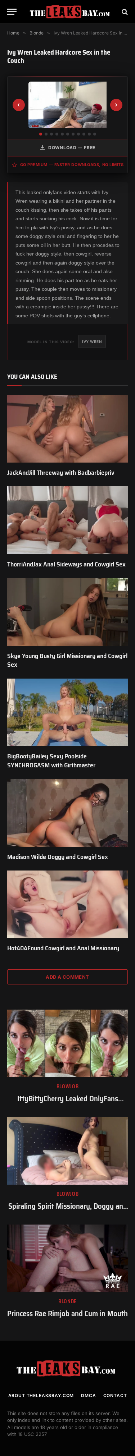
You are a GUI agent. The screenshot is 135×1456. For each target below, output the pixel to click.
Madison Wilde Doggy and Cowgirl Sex (57, 857)
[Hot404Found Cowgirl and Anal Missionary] (67, 904)
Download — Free (72, 147)
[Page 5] (62, 134)
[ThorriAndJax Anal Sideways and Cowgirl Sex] (67, 520)
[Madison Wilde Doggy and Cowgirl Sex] (67, 812)
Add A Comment (67, 977)
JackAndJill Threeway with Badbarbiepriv (60, 473)
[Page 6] (67, 134)
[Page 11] (94, 134)
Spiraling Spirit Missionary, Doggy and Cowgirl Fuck (67, 1211)
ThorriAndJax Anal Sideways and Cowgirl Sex (66, 564)
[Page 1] (40, 134)
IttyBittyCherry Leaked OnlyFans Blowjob (67, 1104)
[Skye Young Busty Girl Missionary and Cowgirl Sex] (67, 612)
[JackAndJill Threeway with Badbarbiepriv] (67, 429)
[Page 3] (51, 134)
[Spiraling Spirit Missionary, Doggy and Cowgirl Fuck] (67, 1151)
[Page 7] (73, 134)
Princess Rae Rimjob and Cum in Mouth (67, 1313)
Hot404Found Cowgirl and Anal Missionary (63, 948)
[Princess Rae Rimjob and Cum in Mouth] (67, 1258)
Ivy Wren (92, 341)
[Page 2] (46, 134)
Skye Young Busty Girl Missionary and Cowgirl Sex (67, 660)
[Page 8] (78, 134)
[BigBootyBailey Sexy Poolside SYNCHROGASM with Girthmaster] (67, 712)
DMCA (88, 1395)
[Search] (124, 12)
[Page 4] (56, 134)
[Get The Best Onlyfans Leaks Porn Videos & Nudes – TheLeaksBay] (71, 11)
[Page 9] (83, 134)
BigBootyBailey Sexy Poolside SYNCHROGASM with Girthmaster (51, 760)
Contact (115, 1395)
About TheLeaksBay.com (41, 1395)
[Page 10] (89, 134)
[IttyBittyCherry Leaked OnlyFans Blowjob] (67, 1043)
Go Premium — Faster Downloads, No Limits (72, 164)
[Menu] (12, 12)
